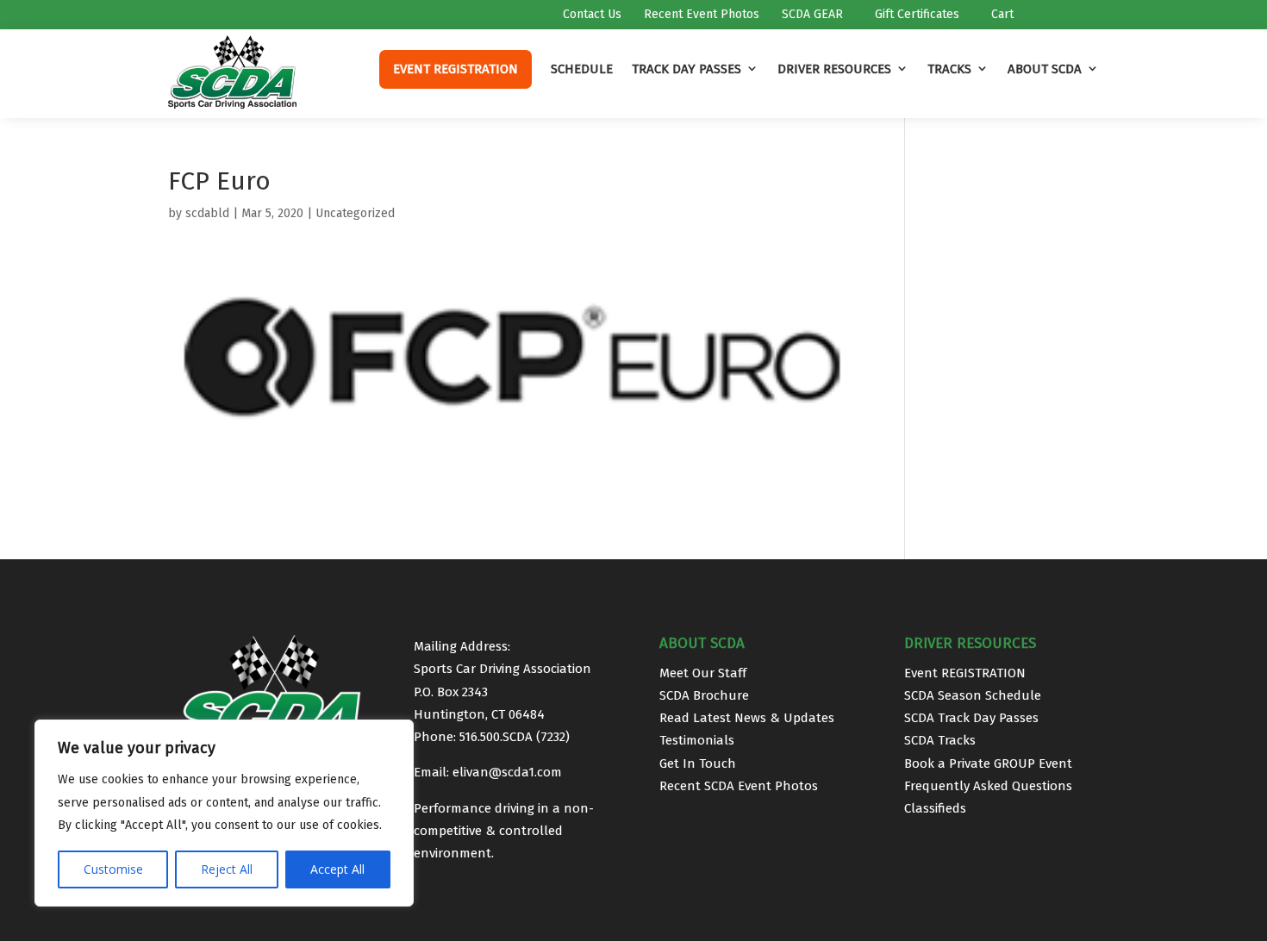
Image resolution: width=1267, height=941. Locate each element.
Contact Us (590, 15)
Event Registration (455, 69)
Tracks (949, 69)
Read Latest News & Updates (746, 718)
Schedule (582, 69)
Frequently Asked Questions (988, 786)
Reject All (227, 869)
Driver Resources (834, 69)
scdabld (207, 213)
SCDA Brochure (704, 695)
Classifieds (935, 808)
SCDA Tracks (940, 740)
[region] (224, 813)
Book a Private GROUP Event (988, 763)
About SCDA (1045, 69)
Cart (1001, 15)
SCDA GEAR (810, 15)
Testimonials (696, 740)
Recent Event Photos (699, 15)
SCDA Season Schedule (972, 695)
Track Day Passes (686, 69)
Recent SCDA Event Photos (738, 786)
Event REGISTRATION (965, 673)
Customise (113, 869)
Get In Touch (697, 763)
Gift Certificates (915, 15)
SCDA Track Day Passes (971, 718)
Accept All (337, 869)
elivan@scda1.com (507, 772)
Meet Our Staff (702, 673)
